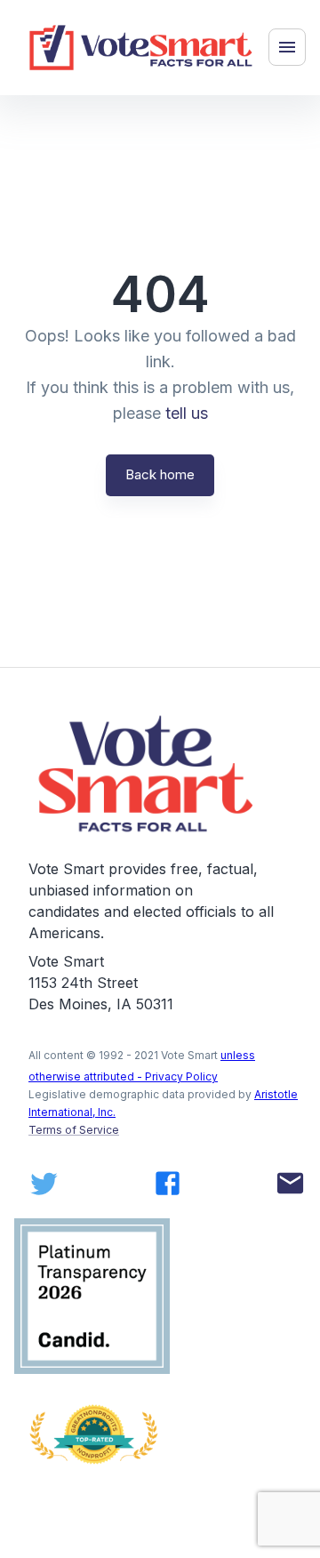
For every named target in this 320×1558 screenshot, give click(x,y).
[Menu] (287, 47)
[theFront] (147, 774)
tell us (186, 413)
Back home (160, 474)
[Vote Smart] (141, 47)
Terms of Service (73, 1129)
